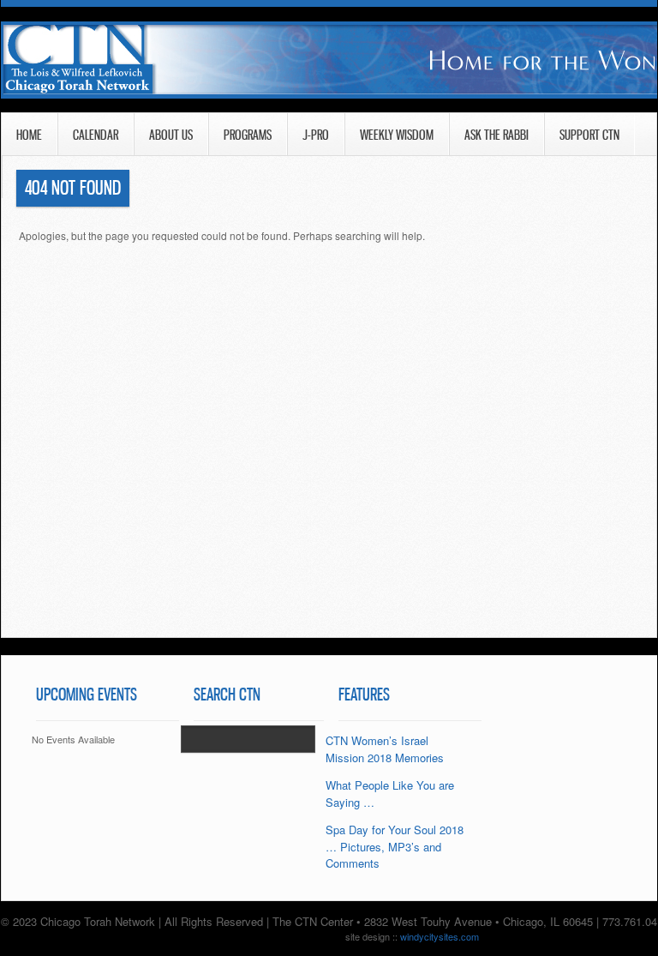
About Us (171, 134)
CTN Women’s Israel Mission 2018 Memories (385, 749)
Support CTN (589, 134)
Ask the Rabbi (496, 134)
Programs (248, 134)
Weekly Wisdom (397, 134)
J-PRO (315, 134)
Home (29, 134)
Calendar (95, 134)
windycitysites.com (439, 936)
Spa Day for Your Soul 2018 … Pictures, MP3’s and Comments (395, 846)
